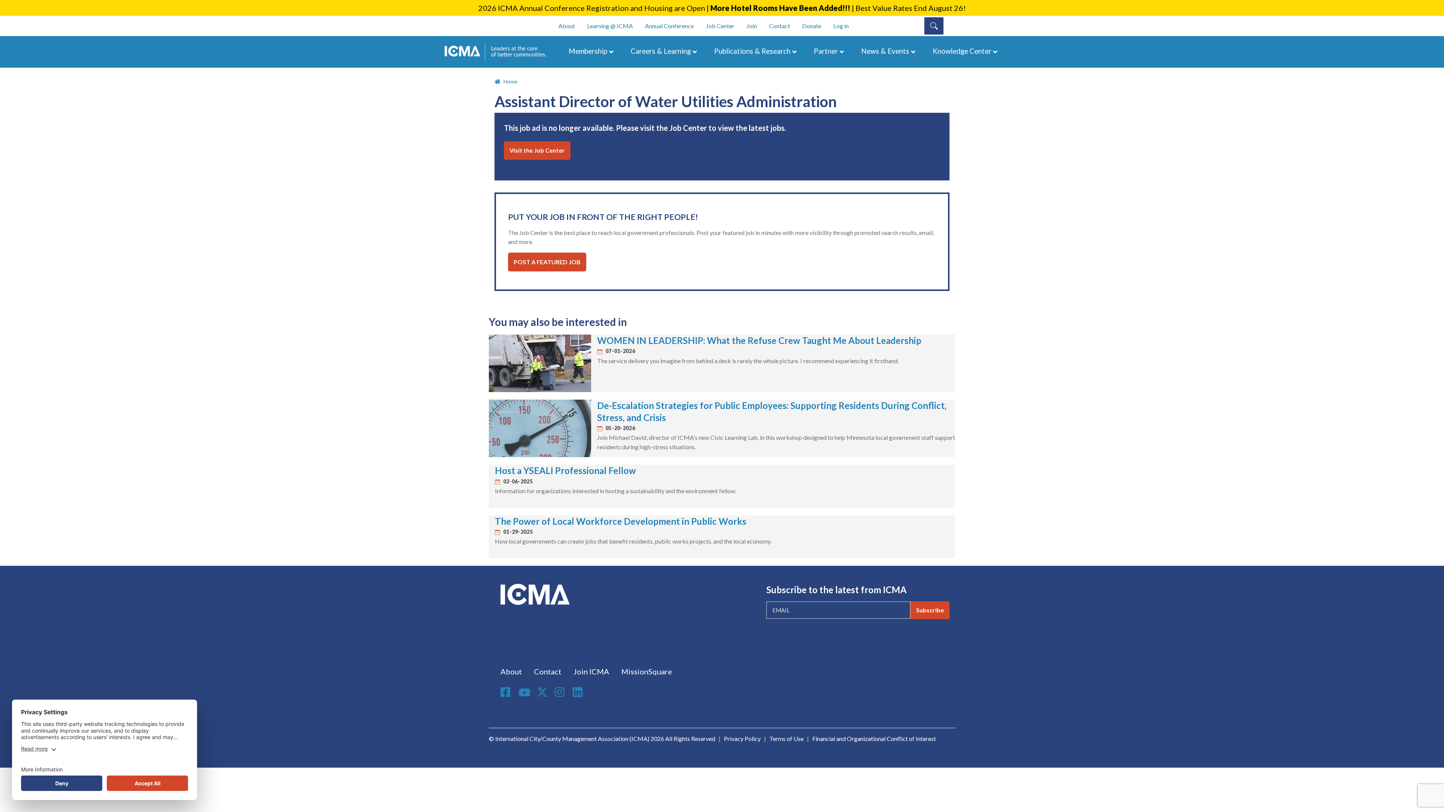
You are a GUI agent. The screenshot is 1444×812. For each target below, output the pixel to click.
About (566, 25)
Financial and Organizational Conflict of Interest (874, 738)
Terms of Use (786, 738)
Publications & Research (752, 51)
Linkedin (579, 692)
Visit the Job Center (537, 150)
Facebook (507, 692)
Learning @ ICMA (610, 25)
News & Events (885, 51)
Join (751, 25)
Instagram (561, 692)
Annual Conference (669, 25)
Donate (811, 25)
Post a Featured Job (547, 261)
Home (510, 81)
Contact (779, 25)
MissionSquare (646, 671)
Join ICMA (591, 671)
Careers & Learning (661, 51)
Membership (588, 51)
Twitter (543, 692)
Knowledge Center (962, 51)
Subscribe (930, 610)
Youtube (525, 692)
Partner (826, 51)
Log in (841, 25)
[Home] (499, 52)
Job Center (720, 25)
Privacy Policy (742, 738)
